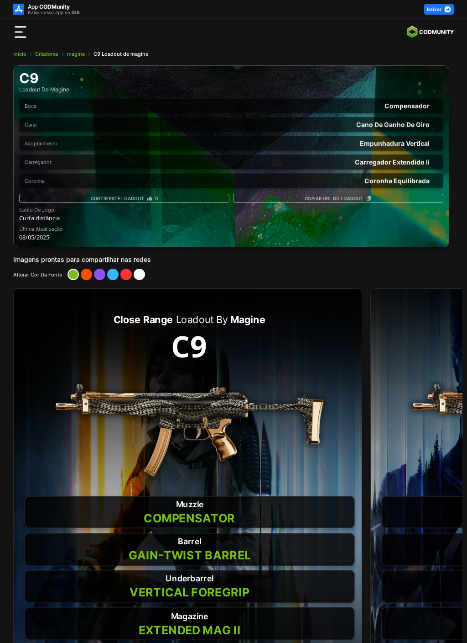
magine (76, 54)
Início (19, 54)
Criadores (46, 54)
